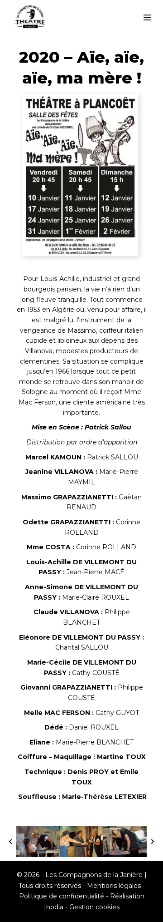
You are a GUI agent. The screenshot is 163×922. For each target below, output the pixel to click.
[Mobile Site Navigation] (147, 17)
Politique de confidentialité (61, 896)
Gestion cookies (94, 907)
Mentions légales (114, 886)
